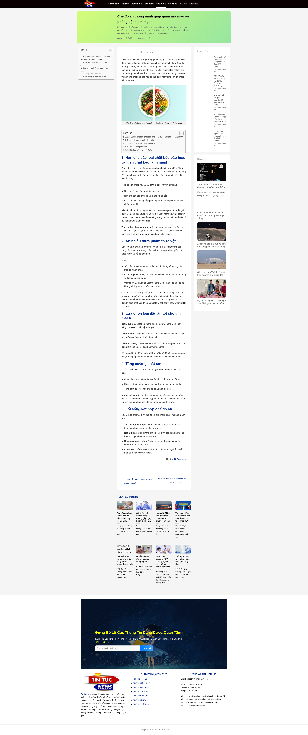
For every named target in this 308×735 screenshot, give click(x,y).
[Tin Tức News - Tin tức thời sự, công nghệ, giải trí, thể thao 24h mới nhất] (89, 3)
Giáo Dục (172, 4)
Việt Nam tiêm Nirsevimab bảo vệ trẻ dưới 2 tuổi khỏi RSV (182, 517)
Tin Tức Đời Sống (141, 687)
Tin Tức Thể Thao (141, 704)
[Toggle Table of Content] (109, 50)
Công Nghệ (137, 4)
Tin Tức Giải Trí (139, 700)
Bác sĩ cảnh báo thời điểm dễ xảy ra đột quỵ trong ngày (124, 517)
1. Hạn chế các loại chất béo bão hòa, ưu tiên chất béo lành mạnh (95, 58)
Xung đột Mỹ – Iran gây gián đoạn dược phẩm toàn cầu (163, 517)
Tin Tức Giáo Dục (140, 696)
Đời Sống (149, 4)
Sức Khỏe (161, 4)
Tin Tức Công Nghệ (141, 683)
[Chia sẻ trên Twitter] (149, 468)
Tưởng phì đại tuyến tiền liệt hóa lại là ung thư (182, 560)
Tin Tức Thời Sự (140, 679)
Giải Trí (183, 4)
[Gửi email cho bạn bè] (154, 468)
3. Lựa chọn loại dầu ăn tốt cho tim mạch (94, 69)
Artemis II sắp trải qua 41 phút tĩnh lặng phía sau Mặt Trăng (219, 100)
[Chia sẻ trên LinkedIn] (164, 468)
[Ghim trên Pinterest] (159, 468)
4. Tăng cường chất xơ (92, 74)
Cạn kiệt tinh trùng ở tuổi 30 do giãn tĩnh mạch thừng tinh (125, 560)
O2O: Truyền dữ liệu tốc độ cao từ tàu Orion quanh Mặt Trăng (219, 81)
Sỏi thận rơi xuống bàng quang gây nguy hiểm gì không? (143, 517)
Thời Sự (125, 4)
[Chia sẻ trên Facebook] (144, 468)
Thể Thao (193, 4)
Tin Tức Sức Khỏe (141, 692)
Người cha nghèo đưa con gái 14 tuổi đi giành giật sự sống (220, 136)
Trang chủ (113, 4)
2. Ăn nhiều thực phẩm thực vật (95, 62)
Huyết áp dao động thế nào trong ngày (142, 559)
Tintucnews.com (102, 642)
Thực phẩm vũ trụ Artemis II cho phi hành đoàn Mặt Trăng (220, 61)
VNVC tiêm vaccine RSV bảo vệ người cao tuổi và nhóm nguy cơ (163, 561)
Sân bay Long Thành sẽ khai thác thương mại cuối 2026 (220, 118)
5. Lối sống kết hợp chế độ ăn (94, 77)
